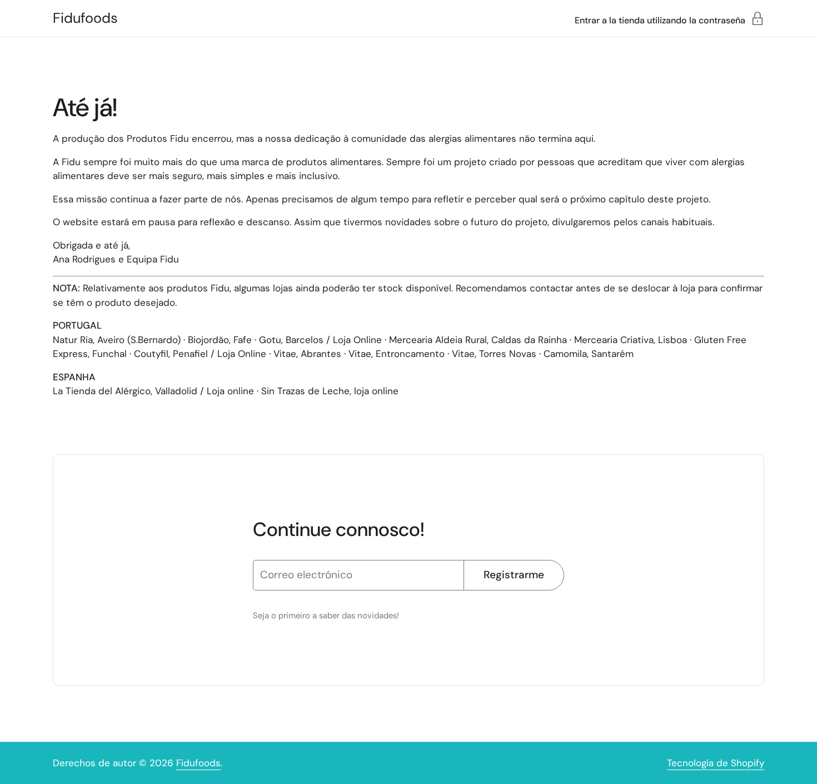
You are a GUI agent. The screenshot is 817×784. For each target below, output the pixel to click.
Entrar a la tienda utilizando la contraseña (660, 19)
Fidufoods (85, 18)
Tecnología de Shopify (715, 763)
